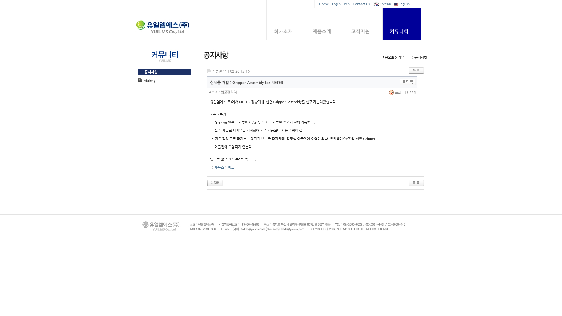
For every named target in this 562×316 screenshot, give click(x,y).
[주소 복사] (408, 82)
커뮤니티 (399, 31)
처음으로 (388, 57)
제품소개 (322, 31)
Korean (385, 4)
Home (324, 4)
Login (336, 4)
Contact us (361, 4)
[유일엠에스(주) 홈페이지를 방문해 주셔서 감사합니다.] (215, 183)
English (404, 4)
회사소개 (283, 31)
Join (347, 4)
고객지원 (360, 31)
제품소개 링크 (224, 167)
